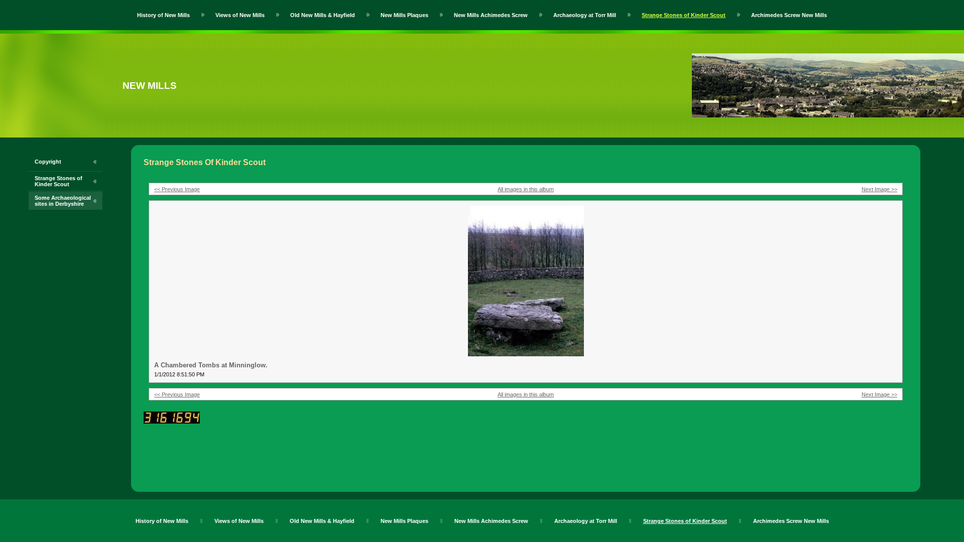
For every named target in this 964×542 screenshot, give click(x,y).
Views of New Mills (240, 15)
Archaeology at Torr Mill (584, 15)
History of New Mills (163, 15)
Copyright (48, 162)
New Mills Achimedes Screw (491, 15)
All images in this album (526, 189)
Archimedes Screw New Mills (789, 15)
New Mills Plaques (404, 15)
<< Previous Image (177, 189)
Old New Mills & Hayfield (322, 15)
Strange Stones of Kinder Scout (684, 15)
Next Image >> (879, 189)
